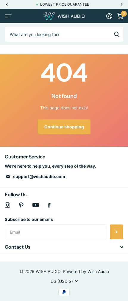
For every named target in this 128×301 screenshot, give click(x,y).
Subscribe (116, 231)
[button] (6, 4)
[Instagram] (7, 205)
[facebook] (49, 205)
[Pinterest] (21, 205)
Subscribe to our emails (29, 219)
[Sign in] (109, 16)
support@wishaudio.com (39, 176)
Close (64, 247)
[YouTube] (35, 205)
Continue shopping (64, 126)
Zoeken (116, 34)
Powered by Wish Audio (86, 271)
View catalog (8, 16)
